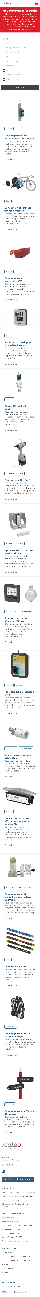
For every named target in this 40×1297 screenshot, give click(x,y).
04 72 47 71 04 (7, 1165)
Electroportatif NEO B (10, 1233)
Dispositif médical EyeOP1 (12, 1237)
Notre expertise (8, 1268)
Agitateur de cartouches (11, 1229)
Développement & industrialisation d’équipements (15, 1205)
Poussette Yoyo (8, 1218)
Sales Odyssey (25, 1292)
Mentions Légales (8, 1282)
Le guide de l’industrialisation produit (16, 1260)
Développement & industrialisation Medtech (19, 1196)
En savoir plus (11, 160)
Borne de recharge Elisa (11, 1222)
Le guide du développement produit (16, 1256)
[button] (36, 3)
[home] (6, 3)
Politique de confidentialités (12, 1286)
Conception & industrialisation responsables (18, 1193)
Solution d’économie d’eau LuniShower (17, 1225)
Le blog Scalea (7, 1253)
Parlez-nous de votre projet (17, 1179)
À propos (5, 1272)
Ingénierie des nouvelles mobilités (15, 1200)
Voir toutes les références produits (15, 1241)
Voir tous (20, 87)
